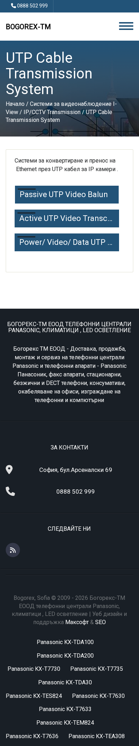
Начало (15, 104)
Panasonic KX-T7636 (32, 736)
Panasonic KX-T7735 (96, 668)
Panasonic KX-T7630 (98, 696)
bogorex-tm (28, 26)
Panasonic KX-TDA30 (65, 682)
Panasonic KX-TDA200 (65, 655)
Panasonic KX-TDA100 (65, 642)
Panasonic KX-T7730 (33, 668)
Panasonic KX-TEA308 (96, 736)
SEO (100, 622)
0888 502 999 (32, 6)
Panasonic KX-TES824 (34, 696)
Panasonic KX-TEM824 (65, 722)
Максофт (77, 622)
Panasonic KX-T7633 (65, 709)
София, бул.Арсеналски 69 (75, 469)
